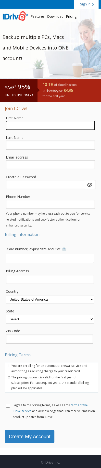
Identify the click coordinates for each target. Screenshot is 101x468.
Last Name (15, 137)
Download (55, 16)
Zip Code (13, 330)
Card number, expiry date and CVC (36, 249)
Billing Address (17, 271)
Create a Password (21, 177)
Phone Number (18, 196)
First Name (15, 117)
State (10, 311)
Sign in (85, 4)
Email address (17, 157)
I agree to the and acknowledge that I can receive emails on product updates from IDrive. (54, 411)
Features (38, 16)
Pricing (71, 16)
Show (89, 184)
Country (12, 291)
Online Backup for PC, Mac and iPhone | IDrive (15, 15)
